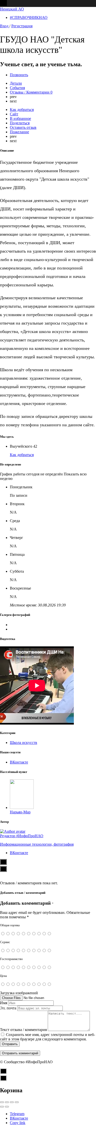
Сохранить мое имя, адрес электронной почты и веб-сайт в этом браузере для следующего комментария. (47, 1036)
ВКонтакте (19, 1118)
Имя (3, 1003)
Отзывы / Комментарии (31, 92)
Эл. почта (8, 1008)
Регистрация (21, 26)
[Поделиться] (7, 1102)
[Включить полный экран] (12, 1102)
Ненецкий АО (12, 9)
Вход (4, 26)
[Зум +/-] (17, 1102)
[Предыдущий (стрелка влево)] (2, 1106)
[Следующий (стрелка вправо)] (7, 1106)
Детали (16, 83)
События (17, 88)
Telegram (17, 1114)
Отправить (10, 1044)
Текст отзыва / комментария (23, 1030)
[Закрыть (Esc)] (2, 1102)
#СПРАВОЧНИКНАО (29, 17)
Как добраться (22, 455)
